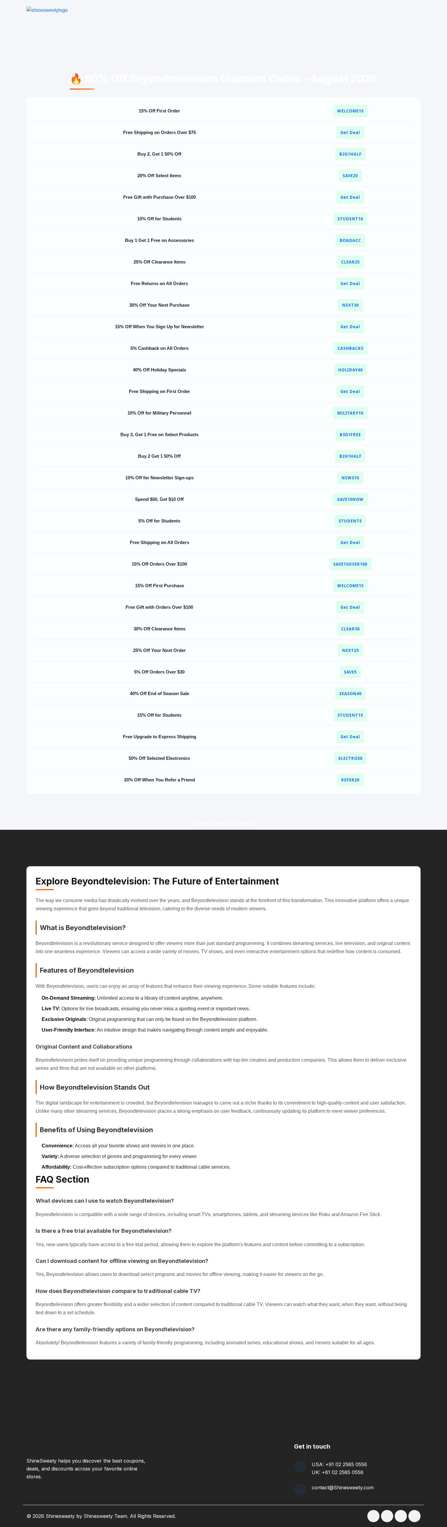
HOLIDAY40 (350, 370)
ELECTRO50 (350, 758)
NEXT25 (350, 650)
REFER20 (350, 780)
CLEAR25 (350, 262)
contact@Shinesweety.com (343, 1487)
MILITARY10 (350, 413)
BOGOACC (350, 240)
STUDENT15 (350, 715)
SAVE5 (350, 672)
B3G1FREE (350, 434)
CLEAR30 (350, 629)
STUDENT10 (350, 219)
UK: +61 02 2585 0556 (337, 1472)
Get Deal (350, 132)
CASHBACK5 (350, 348)
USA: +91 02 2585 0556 (339, 1464)
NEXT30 (350, 305)
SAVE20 (350, 175)
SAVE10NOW (350, 499)
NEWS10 (350, 478)
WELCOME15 (350, 111)
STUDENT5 (350, 521)
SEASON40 (350, 693)
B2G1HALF (350, 154)
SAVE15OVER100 (350, 564)
